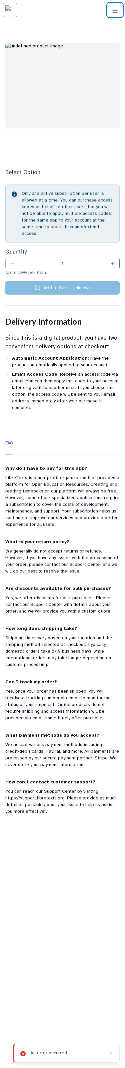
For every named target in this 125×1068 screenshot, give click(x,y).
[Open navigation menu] (115, 10)
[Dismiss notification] (110, 1053)
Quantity (16, 251)
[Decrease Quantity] (12, 263)
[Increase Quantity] (113, 263)
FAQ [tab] (9, 443)
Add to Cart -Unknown (67, 288)
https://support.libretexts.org (35, 798)
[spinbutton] (62, 263)
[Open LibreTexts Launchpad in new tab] (10, 10)
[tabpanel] (62, 640)
